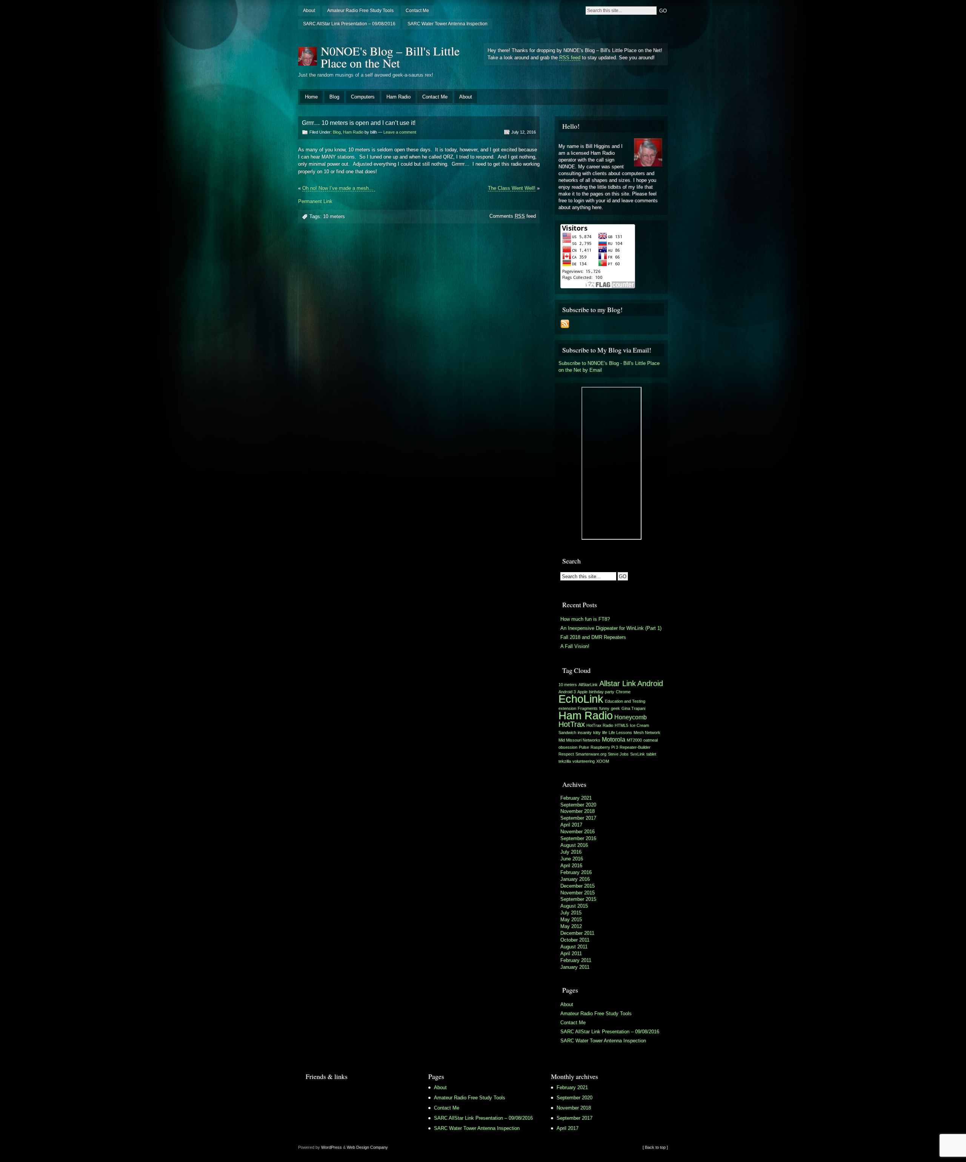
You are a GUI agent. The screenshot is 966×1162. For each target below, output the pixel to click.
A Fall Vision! (574, 646)
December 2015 (577, 886)
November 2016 (577, 831)
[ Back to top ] (655, 1147)
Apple (582, 692)
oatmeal (650, 740)
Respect (566, 754)
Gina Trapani (633, 708)
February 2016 (576, 872)
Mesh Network (647, 732)
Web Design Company (367, 1147)
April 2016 (571, 865)
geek (615, 708)
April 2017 (571, 825)
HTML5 (621, 725)
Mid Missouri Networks (579, 740)
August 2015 (574, 906)
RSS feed (569, 57)
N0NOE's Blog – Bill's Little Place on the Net (390, 57)
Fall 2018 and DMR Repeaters (593, 637)
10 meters (334, 216)
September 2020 (578, 805)
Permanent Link (315, 201)
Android (650, 683)
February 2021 (576, 798)
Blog (334, 97)
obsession (567, 747)
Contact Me (417, 10)
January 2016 (575, 879)
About (309, 10)
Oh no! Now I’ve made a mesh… (338, 188)
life (604, 732)
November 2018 (577, 811)
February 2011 (575, 960)
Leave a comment (399, 132)
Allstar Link (617, 683)
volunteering (583, 761)
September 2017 (578, 818)
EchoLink (580, 699)
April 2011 (571, 953)
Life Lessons (620, 732)
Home (311, 97)
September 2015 (578, 899)
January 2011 (574, 967)
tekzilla (564, 761)
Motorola (613, 739)
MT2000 (634, 740)
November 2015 (577, 893)
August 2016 (574, 845)
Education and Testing (625, 701)
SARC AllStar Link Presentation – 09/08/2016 (349, 23)
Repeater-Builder (635, 747)
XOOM (602, 761)
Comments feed (512, 216)
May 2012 (571, 926)
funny (604, 708)
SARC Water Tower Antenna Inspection (448, 23)
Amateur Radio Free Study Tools (360, 10)
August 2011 (574, 947)
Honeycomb (630, 717)
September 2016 (578, 838)
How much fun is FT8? (585, 619)
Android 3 (567, 692)
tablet (651, 754)
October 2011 (574, 940)
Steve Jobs (618, 754)
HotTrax (571, 724)
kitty (597, 732)
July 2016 (570, 852)
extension (567, 708)
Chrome (623, 692)
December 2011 (577, 933)
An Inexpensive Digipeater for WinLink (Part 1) (610, 628)
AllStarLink (588, 684)
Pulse (584, 747)
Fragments (588, 708)
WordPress (331, 1147)
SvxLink (637, 754)
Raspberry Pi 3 (604, 747)
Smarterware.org (590, 754)
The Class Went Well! (511, 188)
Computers (363, 97)
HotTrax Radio (599, 725)
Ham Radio (398, 97)
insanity (585, 732)
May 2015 (571, 919)
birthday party (601, 692)
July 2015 (570, 913)
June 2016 (571, 859)
